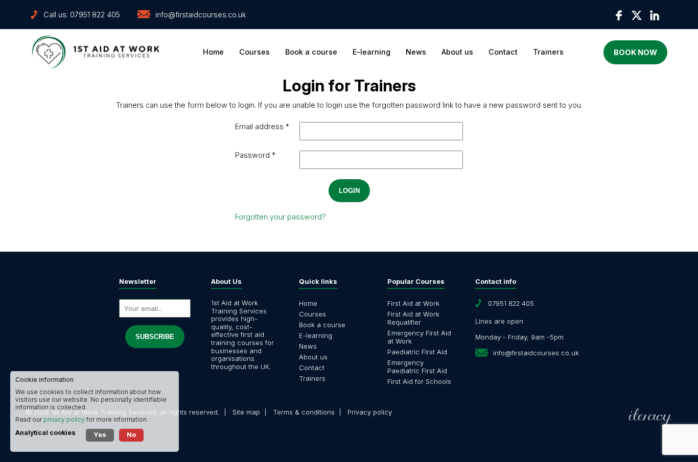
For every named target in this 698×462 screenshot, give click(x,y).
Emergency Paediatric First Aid (417, 366)
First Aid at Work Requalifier (413, 318)
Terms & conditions (304, 412)
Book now (635, 52)
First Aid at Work (413, 303)
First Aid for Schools (419, 381)
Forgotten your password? (280, 216)
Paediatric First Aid (417, 352)
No (131, 434)
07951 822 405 (95, 14)
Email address (259, 126)
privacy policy (64, 419)
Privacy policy (369, 412)
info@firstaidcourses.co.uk (200, 14)
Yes (100, 434)
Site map (246, 412)
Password (252, 155)
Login (349, 190)
